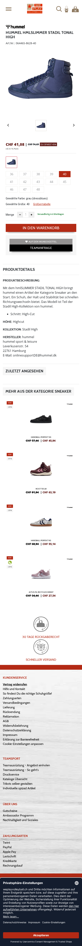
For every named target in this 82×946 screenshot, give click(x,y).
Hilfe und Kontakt (14, 689)
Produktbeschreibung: (21, 280)
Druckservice (11, 774)
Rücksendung (11, 712)
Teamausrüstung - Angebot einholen (26, 765)
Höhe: (7, 322)
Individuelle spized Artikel (19, 788)
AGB (6, 721)
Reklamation (11, 716)
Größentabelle (42, 204)
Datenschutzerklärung (17, 730)
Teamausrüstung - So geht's (21, 770)
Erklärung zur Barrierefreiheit (21, 739)
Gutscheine (10, 811)
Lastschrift (9, 856)
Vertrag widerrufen (15, 684)
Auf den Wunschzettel (43, 241)
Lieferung (9, 707)
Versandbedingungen (16, 703)
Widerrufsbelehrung (15, 725)
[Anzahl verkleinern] (20, 215)
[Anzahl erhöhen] (31, 215)
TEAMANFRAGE (41, 248)
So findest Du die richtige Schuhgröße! (27, 693)
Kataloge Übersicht (15, 779)
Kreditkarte (10, 861)
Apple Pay (9, 852)
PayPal (7, 847)
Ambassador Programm (18, 815)
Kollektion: (12, 329)
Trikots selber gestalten (17, 783)
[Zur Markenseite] (15, 27)
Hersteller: (12, 337)
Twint (6, 842)
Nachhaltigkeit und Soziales (20, 820)
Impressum (10, 735)
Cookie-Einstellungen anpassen (23, 744)
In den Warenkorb (41, 228)
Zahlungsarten (12, 698)
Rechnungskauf (13, 865)
